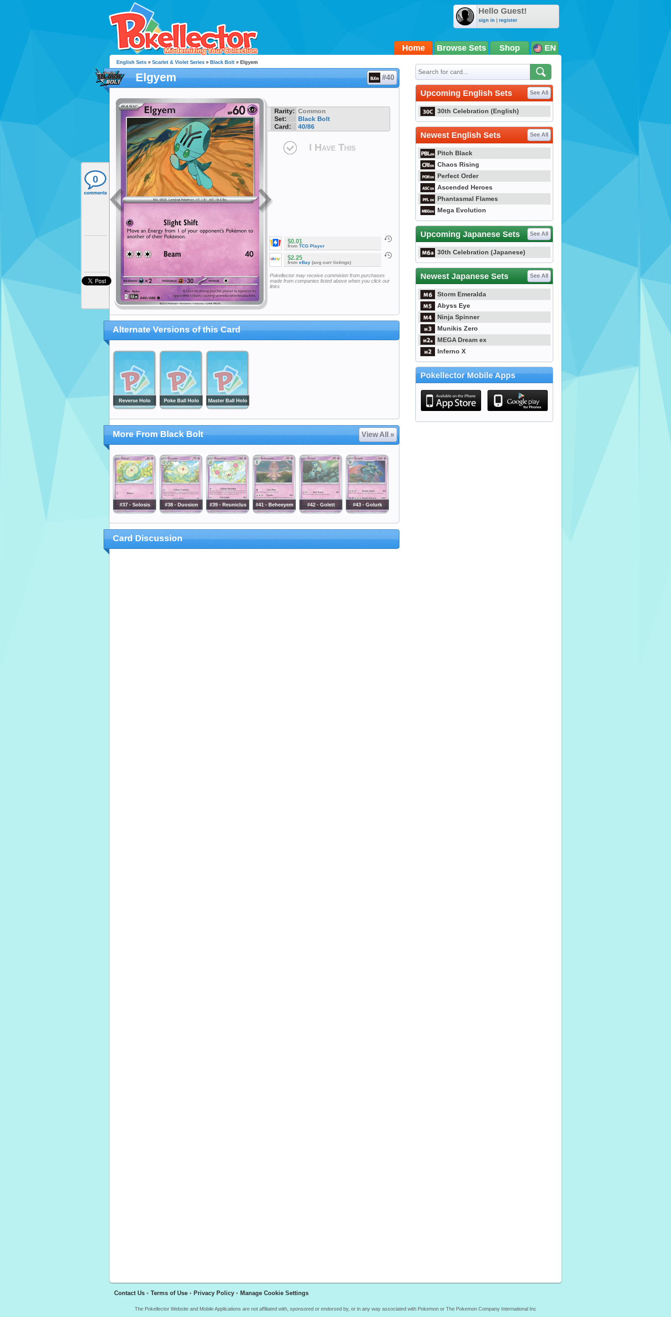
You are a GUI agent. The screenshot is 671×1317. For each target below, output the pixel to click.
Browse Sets (461, 48)
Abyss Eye (453, 305)
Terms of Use (169, 1293)
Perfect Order (457, 175)
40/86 (306, 126)
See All (539, 93)
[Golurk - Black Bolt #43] (367, 511)
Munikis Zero (457, 328)
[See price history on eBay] (388, 255)
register (508, 20)
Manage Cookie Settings (274, 1293)
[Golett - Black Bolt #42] (320, 511)
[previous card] (117, 201)
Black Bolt (222, 62)
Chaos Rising (458, 164)
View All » (378, 434)
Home (413, 48)
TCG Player (312, 245)
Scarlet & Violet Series (178, 62)
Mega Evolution (461, 210)
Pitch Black (454, 153)
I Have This (332, 147)
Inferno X (451, 351)
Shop (509, 48)
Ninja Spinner (458, 317)
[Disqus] (254, 910)
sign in (486, 20)
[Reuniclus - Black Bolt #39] (227, 511)
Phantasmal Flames (467, 198)
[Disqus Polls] (254, 675)
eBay (304, 262)
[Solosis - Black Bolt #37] (134, 511)
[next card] (265, 201)
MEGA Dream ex (462, 339)
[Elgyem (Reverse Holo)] (134, 407)
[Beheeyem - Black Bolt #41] (274, 511)
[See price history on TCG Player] (388, 238)
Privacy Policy (214, 1293)
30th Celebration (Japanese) (481, 252)
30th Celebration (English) (478, 111)
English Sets (131, 62)
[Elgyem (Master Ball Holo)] (227, 407)
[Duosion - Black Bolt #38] (181, 511)
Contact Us (129, 1293)
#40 (388, 77)
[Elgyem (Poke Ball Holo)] (181, 407)
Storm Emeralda (461, 294)
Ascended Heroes (465, 187)
